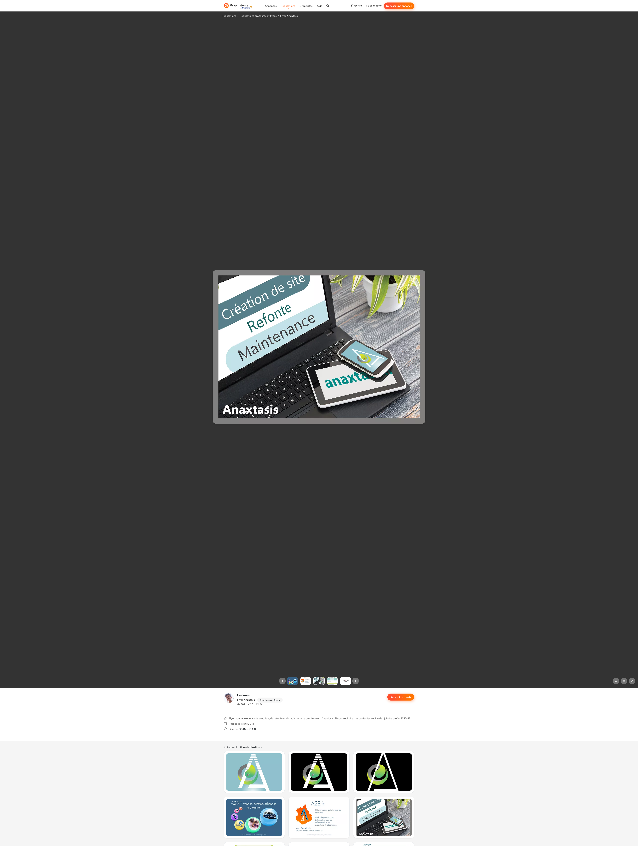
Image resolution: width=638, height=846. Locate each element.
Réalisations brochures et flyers (258, 15)
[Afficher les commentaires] (624, 681)
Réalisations (288, 5)
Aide (319, 5)
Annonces (271, 5)
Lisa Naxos (243, 695)
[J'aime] (616, 681)
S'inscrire (356, 5)
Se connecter (374, 5)
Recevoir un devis (400, 697)
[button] (282, 681)
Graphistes (306, 5)
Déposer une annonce (399, 5)
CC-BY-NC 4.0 (247, 729)
